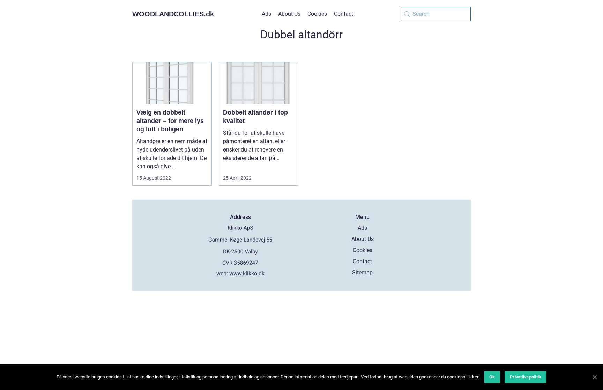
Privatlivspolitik (525, 377)
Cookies (317, 13)
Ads (266, 13)
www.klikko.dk (247, 273)
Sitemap (362, 272)
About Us (289, 13)
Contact (343, 13)
